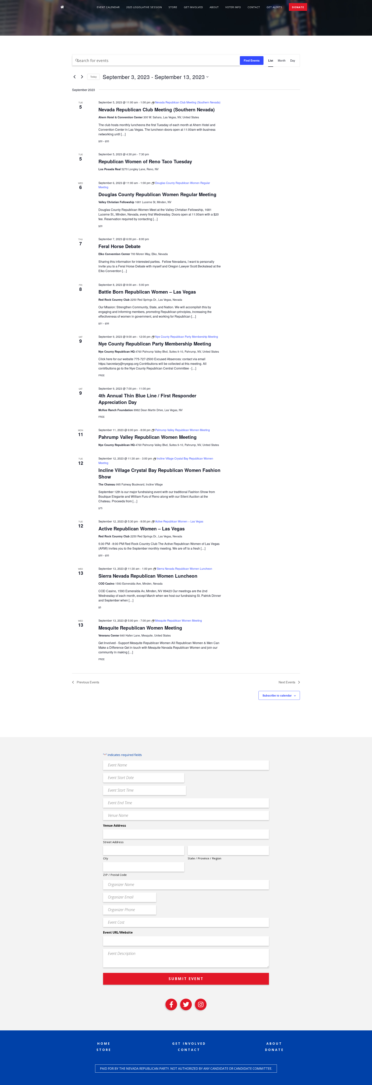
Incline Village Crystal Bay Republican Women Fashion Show (159, 473)
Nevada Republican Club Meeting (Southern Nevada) (156, 109)
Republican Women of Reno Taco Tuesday (145, 161)
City (105, 858)
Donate (298, 7)
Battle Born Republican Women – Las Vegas (147, 291)
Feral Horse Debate (119, 246)
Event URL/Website (118, 932)
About (214, 7)
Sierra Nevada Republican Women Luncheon (147, 575)
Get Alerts (274, 7)
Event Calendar (108, 7)
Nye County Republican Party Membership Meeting (154, 343)
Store (173, 7)
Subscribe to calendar (277, 695)
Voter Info (233, 7)
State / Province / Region (204, 858)
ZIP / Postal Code (115, 875)
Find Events (252, 60)
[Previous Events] (74, 77)
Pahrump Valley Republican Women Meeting (147, 437)
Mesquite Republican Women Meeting (140, 627)
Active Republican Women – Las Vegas (141, 528)
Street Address (113, 842)
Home (103, 1043)
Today (93, 76)
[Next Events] (82, 77)
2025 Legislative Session (144, 7)
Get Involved (193, 7)
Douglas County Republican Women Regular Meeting (157, 194)
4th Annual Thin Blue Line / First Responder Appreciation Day (147, 398)
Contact (254, 7)
